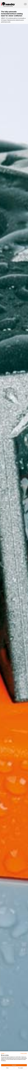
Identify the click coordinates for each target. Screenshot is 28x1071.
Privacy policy (24, 1053)
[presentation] (2, 539)
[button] (3, 1053)
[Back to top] (24, 1047)
